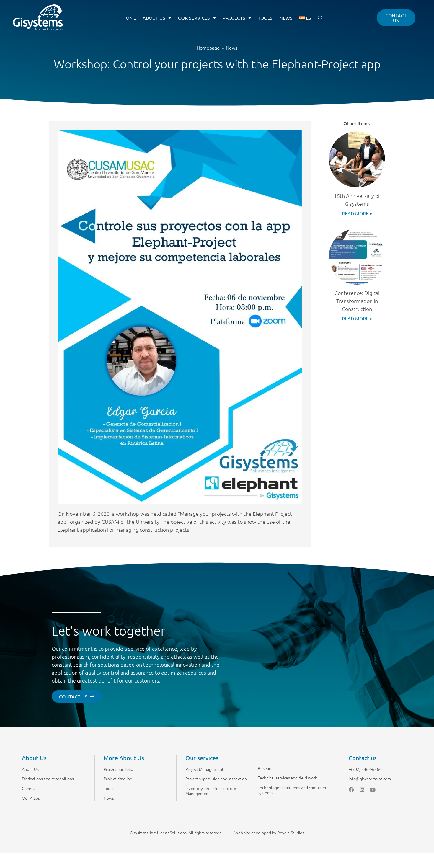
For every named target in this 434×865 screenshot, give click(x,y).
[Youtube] (372, 789)
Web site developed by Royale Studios (269, 832)
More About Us (124, 757)
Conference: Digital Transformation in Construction (357, 300)
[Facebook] (351, 789)
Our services (194, 18)
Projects (234, 18)
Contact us (363, 757)
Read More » (357, 213)
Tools (265, 18)
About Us (154, 18)
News (286, 18)
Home (129, 18)
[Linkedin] (362, 789)
